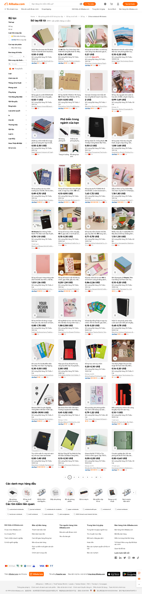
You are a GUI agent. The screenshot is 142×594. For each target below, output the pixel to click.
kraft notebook (33, 514)
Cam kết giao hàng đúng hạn (42, 538)
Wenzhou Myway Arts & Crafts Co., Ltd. (43, 246)
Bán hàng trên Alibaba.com (123, 530)
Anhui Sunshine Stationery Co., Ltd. (96, 200)
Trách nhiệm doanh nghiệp (13, 538)
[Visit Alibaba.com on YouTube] (133, 557)
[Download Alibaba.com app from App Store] (113, 574)
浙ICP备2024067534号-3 (127, 591)
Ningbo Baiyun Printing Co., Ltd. (69, 422)
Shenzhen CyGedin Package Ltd (42, 465)
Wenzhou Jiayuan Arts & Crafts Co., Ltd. (96, 289)
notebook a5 (107, 509)
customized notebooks (16, 509)
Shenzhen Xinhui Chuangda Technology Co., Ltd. (123, 109)
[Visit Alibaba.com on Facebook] (115, 557)
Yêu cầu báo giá (64, 536)
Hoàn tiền (90, 542)
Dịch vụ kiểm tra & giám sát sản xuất (42, 547)
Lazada (71, 584)
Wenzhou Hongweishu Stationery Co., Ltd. (123, 243)
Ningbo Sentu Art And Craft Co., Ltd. (43, 61)
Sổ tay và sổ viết (71, 16)
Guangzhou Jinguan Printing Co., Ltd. (123, 200)
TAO (88, 584)
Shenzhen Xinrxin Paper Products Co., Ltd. (43, 200)
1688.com (48, 584)
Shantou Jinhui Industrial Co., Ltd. (96, 243)
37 (96, 477)
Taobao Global (80, 584)
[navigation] (17, 247)
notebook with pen (91, 509)
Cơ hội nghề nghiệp (11, 542)
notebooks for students (54, 509)
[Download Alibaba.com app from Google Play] (130, 574)
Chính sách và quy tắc (39, 553)
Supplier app (61, 574)
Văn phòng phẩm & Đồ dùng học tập (50, 16)
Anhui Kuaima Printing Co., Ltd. (95, 376)
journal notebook (35, 509)
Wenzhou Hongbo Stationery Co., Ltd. (69, 200)
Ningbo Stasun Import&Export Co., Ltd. (43, 106)
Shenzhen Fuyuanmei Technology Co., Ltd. (96, 152)
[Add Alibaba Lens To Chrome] (36, 574)
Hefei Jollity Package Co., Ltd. (122, 289)
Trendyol (95, 584)
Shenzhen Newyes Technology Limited (43, 419)
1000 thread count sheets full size (86, 514)
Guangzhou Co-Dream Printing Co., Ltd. (69, 332)
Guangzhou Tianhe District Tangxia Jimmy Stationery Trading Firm (96, 332)
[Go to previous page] (65, 477)
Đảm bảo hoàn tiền (38, 534)
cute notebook (48, 514)
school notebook (122, 509)
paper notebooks (73, 509)
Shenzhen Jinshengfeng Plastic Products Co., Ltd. (96, 63)
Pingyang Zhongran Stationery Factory (69, 465)
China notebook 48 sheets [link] (97, 16)
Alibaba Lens (13, 574)
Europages (103, 584)
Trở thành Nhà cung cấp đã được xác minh (125, 543)
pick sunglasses (64, 514)
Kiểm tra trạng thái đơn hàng (124, 538)
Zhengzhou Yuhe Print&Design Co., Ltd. (69, 106)
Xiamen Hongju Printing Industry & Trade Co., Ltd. (69, 61)
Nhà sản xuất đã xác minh (68, 532)
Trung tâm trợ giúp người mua (97, 530)
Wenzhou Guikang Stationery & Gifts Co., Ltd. (123, 332)
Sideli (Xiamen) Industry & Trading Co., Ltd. (43, 152)
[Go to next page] (101, 477)
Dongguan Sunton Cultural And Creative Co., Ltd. (43, 375)
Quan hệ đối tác (119, 548)
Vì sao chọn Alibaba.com (12, 530)
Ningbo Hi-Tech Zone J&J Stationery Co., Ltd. (123, 422)
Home (33, 16)
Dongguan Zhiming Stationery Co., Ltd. (123, 468)
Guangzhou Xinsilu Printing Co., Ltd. (123, 152)
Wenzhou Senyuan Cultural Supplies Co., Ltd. (96, 106)
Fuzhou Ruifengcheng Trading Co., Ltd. (43, 332)
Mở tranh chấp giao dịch (95, 538)
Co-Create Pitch (10, 534)
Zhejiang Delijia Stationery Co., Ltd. (43, 289)
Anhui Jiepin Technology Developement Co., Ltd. (123, 61)
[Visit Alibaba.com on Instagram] (129, 557)
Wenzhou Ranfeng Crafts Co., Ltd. (69, 243)
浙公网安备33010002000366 (107, 591)
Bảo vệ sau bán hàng (39, 542)
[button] (81, 4)
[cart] (112, 4)
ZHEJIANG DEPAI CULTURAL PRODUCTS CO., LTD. (69, 375)
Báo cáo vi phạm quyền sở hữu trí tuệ (98, 547)
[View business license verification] (91, 591)
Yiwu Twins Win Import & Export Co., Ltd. (96, 419)
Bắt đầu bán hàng (120, 534)
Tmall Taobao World (60, 584)
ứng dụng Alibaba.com (96, 574)
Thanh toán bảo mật (39, 530)
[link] (139, 573)
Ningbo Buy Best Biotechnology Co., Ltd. (96, 468)
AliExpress (39, 584)
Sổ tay (83, 16)
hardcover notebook (15, 514)
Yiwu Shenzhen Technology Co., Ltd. (123, 375)
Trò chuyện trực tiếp (94, 534)
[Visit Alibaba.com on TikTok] (138, 557)
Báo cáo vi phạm (92, 553)
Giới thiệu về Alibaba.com (13, 525)
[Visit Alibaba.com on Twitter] (124, 557)
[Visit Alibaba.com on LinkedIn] (120, 557)
